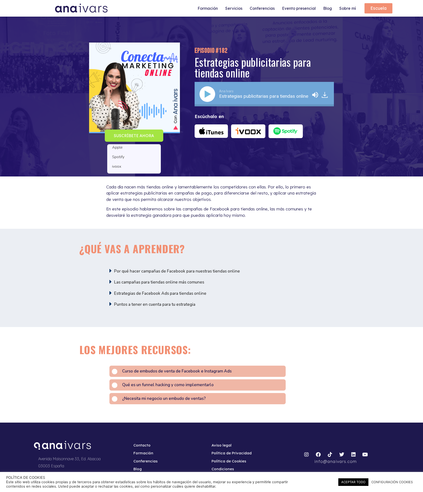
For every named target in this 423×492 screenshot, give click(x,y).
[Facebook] (318, 454)
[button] (134, 136)
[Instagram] (306, 454)
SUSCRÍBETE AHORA (134, 135)
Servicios (233, 8)
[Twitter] (342, 454)
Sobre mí (347, 8)
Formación (208, 8)
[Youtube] (365, 454)
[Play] (208, 94)
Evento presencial (299, 8)
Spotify (118, 157)
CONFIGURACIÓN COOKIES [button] (392, 482)
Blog (327, 8)
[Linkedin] (353, 454)
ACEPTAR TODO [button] (353, 482)
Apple (117, 147)
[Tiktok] (330, 454)
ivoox (116, 166)
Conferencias (262, 8)
